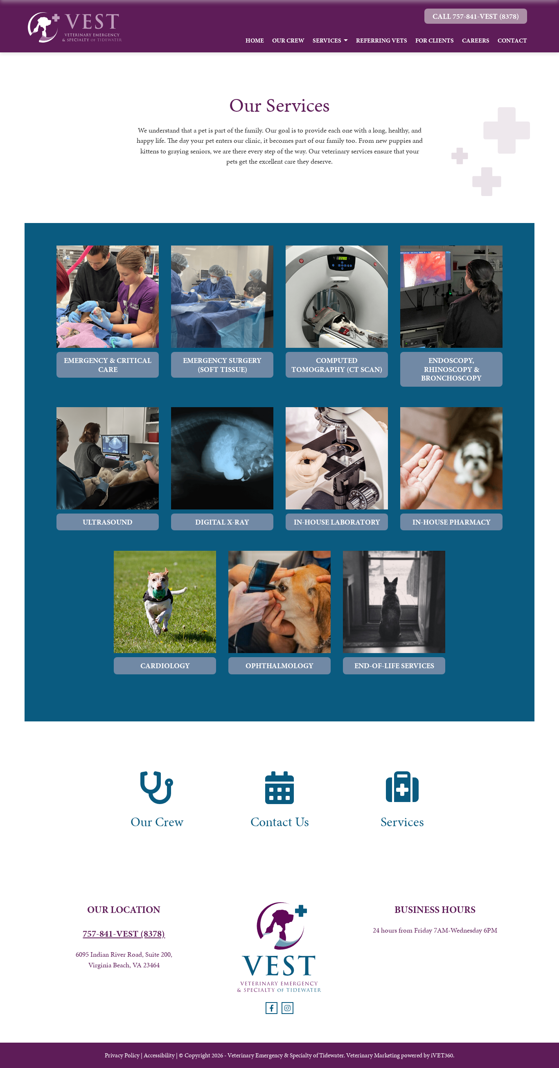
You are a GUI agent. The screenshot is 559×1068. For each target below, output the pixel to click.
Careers (475, 40)
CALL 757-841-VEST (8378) (476, 16)
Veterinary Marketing (373, 1055)
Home (255, 40)
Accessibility (159, 1055)
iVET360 (442, 1055)
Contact (512, 40)
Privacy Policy (122, 1055)
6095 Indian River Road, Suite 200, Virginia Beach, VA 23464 (124, 959)
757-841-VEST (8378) (124, 933)
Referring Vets (381, 40)
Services (327, 40)
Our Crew (288, 40)
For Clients (434, 40)
